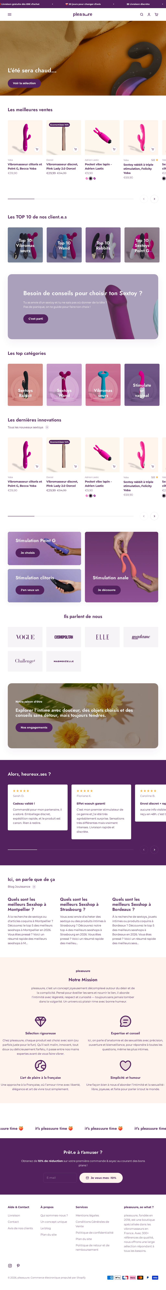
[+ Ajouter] (37, 149)
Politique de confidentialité (94, 1232)
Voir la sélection (24, 83)
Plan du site (49, 1234)
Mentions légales (87, 1215)
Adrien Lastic (92, 160)
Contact (13, 1221)
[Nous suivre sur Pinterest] (18, 1266)
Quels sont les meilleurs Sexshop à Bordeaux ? (131, 904)
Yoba (10, 160)
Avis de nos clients (20, 1228)
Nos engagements (34, 727)
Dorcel (49, 160)
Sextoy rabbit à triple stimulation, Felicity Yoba (138, 169)
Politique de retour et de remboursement (92, 1247)
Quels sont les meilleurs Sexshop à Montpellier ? (27, 904)
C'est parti (36, 318)
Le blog (46, 1228)
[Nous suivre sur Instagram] (10, 1266)
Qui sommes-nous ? (54, 1215)
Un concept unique (54, 1221)
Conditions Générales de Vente (92, 1224)
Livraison (14, 1215)
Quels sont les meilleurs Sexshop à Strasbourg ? (79, 904)
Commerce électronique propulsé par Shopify (58, 1277)
